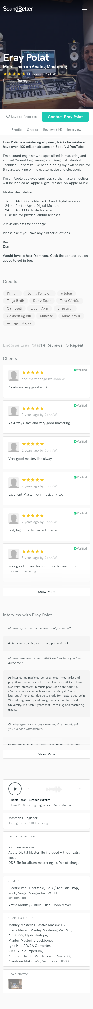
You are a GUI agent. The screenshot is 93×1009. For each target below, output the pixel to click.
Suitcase (46, 316)
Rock (12, 893)
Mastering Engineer (22, 818)
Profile (17, 130)
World (52, 893)
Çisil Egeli (14, 308)
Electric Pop (17, 888)
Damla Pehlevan (39, 293)
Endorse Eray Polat (21, 345)
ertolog (66, 293)
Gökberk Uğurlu (19, 316)
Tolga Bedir (15, 301)
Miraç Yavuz (71, 316)
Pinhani (12, 293)
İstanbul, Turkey (15, 81)
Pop (75, 888)
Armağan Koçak (19, 323)
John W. (59, 379)
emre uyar (65, 308)
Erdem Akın (39, 308)
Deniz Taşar (42, 301)
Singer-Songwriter (31, 893)
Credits (32, 130)
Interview (74, 130)
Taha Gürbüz (69, 301)
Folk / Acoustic (58, 888)
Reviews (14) (52, 130)
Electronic (36, 888)
